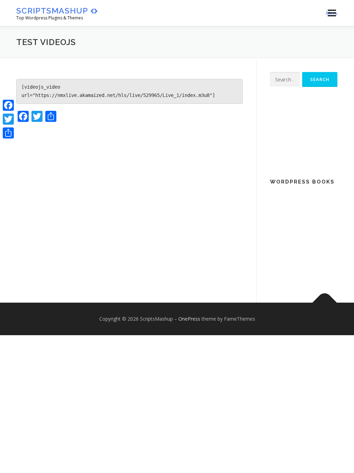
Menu (332, 13)
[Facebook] (8, 105)
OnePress (189, 318)
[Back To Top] (325, 302)
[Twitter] (8, 119)
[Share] (8, 133)
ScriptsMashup (52, 10)
